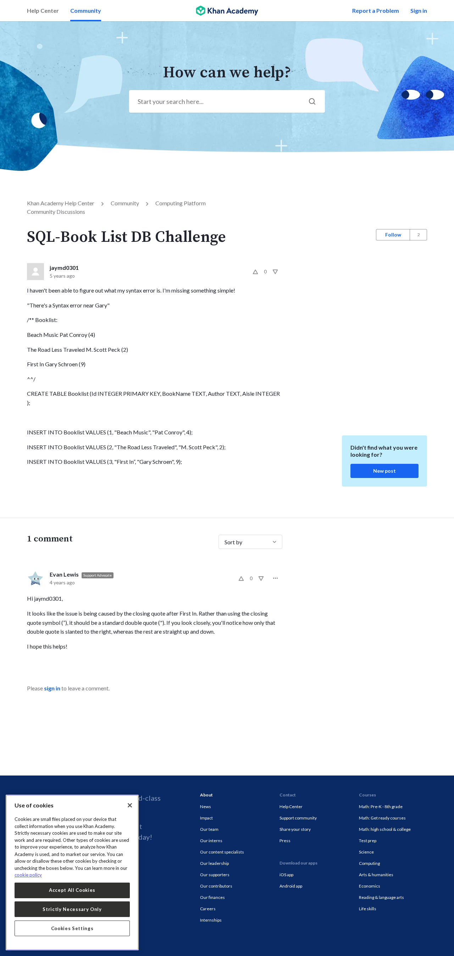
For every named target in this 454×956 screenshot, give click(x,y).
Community (85, 10)
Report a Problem (375, 10)
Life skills (367, 908)
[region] (72, 872)
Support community (298, 818)
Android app (290, 886)
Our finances (212, 897)
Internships (211, 920)
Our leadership (214, 863)
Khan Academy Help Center (60, 203)
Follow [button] (393, 235)
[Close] (130, 805)
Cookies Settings (72, 928)
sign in (52, 688)
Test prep (367, 840)
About (206, 794)
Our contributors (216, 886)
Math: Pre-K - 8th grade (381, 806)
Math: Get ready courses (382, 818)
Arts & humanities (376, 874)
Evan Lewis (64, 574)
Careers (208, 908)
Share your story (295, 829)
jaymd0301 (64, 267)
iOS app (286, 874)
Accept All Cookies (72, 890)
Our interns (211, 840)
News (205, 806)
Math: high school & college (385, 829)
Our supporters (214, 874)
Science (366, 852)
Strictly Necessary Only (72, 909)
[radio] (255, 272)
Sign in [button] (418, 10)
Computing (369, 863)
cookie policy (28, 875)
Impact (206, 818)
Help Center (43, 10)
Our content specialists (222, 852)
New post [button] (384, 471)
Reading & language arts (381, 897)
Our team (209, 829)
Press (284, 840)
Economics (369, 886)
